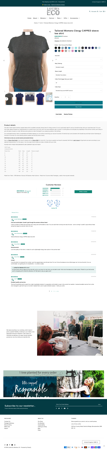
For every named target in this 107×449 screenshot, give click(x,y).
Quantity (57, 97)
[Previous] (4, 60)
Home (29, 18)
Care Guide (59, 114)
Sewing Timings (68, 114)
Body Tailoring (58, 63)
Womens (43, 18)
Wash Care (7, 426)
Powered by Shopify (26, 447)
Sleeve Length (58, 71)
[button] (58, 36)
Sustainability (41, 425)
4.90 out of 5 (27, 191)
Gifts (65, 18)
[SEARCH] (90, 11)
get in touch (77, 140)
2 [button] (51, 291)
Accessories (74, 18)
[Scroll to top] (104, 446)
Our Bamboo (41, 423)
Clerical (51, 18)
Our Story (40, 421)
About (35, 18)
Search (6, 428)
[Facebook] (56, 409)
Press (39, 430)
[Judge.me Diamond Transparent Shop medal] (57, 203)
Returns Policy (8, 425)
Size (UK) (57, 55)
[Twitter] (59, 409)
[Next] (52, 60)
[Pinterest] (61, 409)
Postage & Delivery (9, 423)
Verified (53, 208)
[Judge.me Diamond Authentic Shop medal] (50, 203)
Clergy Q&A (35, 140)
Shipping (57, 41)
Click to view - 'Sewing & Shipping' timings (54, 4)
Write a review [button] (83, 191)
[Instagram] (67, 409)
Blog (39, 428)
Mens (59, 18)
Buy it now (79, 107)
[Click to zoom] (50, 31)
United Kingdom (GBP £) (99, 2)
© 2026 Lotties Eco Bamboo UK (12, 447)
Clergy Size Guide (12, 140)
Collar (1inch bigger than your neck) (63, 79)
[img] (14, 217)
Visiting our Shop (42, 426)
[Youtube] (64, 409)
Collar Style (58, 87)
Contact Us (7, 421)
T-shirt (41, 23)
